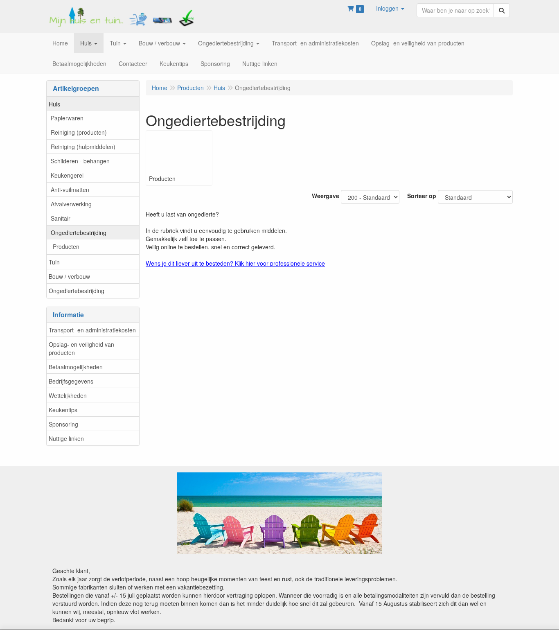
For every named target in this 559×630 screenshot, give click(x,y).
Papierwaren (67, 118)
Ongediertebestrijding (78, 232)
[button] (390, 8)
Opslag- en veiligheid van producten (81, 348)
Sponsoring (63, 424)
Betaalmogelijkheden (76, 367)
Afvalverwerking (71, 204)
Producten (66, 246)
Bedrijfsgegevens (71, 381)
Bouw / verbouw (69, 276)
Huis (54, 104)
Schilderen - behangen (80, 161)
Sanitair (60, 218)
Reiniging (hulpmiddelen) (83, 146)
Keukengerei (67, 175)
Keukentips (63, 410)
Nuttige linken (66, 438)
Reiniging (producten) (79, 132)
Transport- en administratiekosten (92, 330)
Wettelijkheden (68, 395)
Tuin (54, 262)
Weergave (325, 196)
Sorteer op (421, 196)
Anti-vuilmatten (70, 189)
